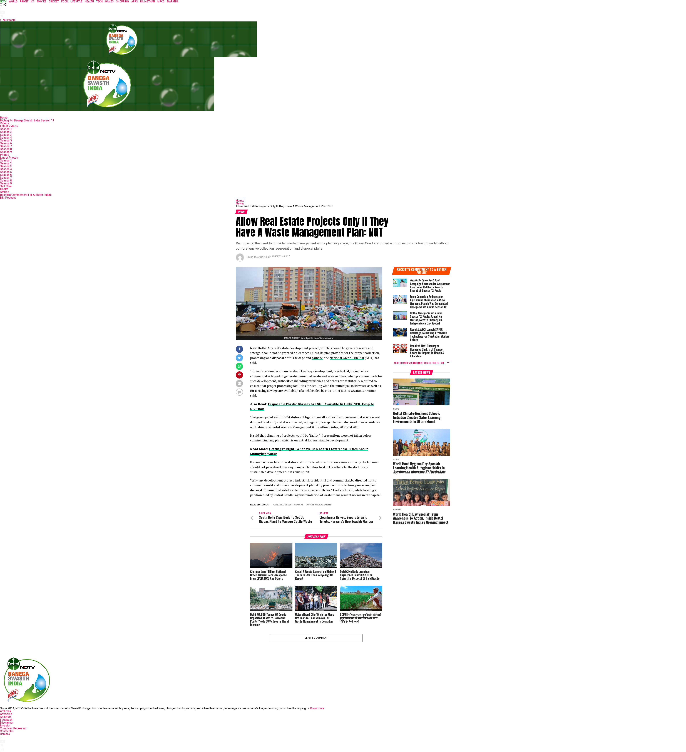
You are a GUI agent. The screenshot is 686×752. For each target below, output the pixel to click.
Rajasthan (147, 1)
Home (4, 117)
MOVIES (41, 1)
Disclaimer (6, 722)
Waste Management (319, 505)
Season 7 (6, 146)
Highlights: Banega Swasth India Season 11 (27, 120)
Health (4, 189)
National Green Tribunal (347, 358)
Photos (4, 154)
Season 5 (6, 140)
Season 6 (6, 143)
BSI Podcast (8, 197)
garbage (317, 358)
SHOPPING (122, 1)
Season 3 (6, 134)
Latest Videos (9, 126)
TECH (99, 1)
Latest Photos (9, 157)
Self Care (6, 186)
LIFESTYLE (76, 1)
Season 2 (6, 132)
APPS (134, 1)
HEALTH (89, 1)
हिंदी (32, 1)
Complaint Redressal (13, 728)
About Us (5, 717)
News (240, 203)
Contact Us (7, 731)
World (13, 1)
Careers (5, 734)
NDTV (3, 1)
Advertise (6, 714)
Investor (5, 725)
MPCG (161, 1)
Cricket (54, 1)
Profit (24, 1)
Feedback (6, 719)
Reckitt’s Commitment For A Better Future (26, 194)
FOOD (64, 1)
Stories (4, 192)
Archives (5, 711)
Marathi (172, 1)
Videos (4, 123)
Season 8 (6, 149)
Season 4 (6, 137)
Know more (317, 708)
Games (109, 1)
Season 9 (6, 152)
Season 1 (6, 129)
